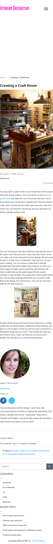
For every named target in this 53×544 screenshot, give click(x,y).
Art (4, 492)
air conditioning (9, 487)
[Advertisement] (26, 46)
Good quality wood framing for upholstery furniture (22, 530)
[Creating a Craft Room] (26, 129)
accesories (7, 482)
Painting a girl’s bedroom (12, 520)
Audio (5, 497)
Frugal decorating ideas (12, 535)
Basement (7, 502)
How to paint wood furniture (13, 516)
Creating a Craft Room (18, 85)
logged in (15, 443)
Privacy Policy (38, 541)
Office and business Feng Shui (15, 525)
